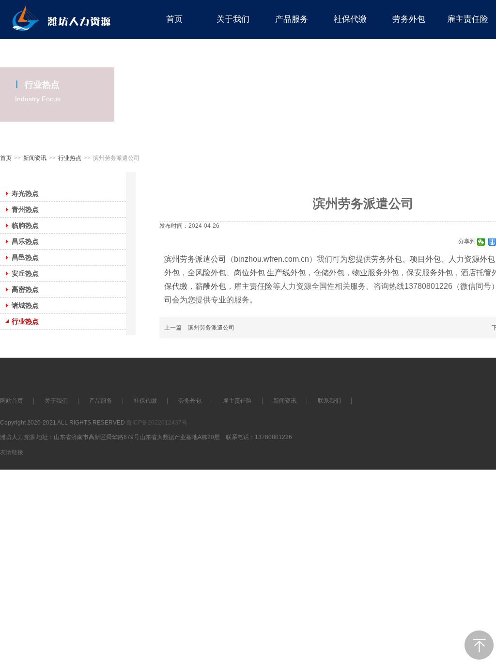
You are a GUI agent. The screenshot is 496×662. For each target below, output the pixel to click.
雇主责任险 (253, 286)
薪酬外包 (210, 286)
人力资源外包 (472, 259)
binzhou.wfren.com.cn (271, 259)
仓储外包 (328, 272)
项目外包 (425, 259)
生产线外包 (286, 272)
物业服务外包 (375, 272)
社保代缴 (145, 400)
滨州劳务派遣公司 (195, 259)
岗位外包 (250, 272)
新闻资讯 (34, 158)
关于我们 (56, 400)
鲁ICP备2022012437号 (156, 422)
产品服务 (100, 400)
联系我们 (329, 400)
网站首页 (11, 400)
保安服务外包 (429, 272)
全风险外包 (206, 272)
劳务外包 (386, 259)
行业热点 (69, 158)
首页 (6, 158)
